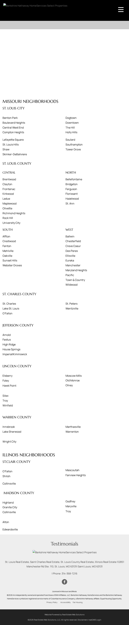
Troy (5, 400)
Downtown (72, 122)
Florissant (72, 194)
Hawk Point (9, 385)
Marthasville (73, 427)
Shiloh (6, 476)
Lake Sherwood (12, 431)
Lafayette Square (13, 139)
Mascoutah (72, 470)
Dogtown (71, 118)
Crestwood (9, 241)
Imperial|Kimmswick (15, 354)
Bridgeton (72, 184)
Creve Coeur (73, 246)
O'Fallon (7, 313)
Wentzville (72, 308)
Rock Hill (8, 218)
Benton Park (10, 118)
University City (11, 223)
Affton (6, 236)
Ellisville (70, 256)
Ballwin (70, 236)
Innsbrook (9, 427)
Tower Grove (73, 149)
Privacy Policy (52, 602)
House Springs (11, 349)
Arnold (7, 335)
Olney (69, 385)
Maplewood (9, 203)
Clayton (7, 184)
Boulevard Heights (14, 122)
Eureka (70, 260)
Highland (8, 502)
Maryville (71, 506)
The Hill (70, 127)
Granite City (10, 507)
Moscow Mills (74, 376)
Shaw (6, 149)
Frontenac (9, 189)
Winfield (8, 405)
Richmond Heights (14, 213)
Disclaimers (83, 619)
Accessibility (65, 602)
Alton (6, 522)
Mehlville (8, 251)
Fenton (7, 246)
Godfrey (70, 501)
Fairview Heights (76, 475)
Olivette (7, 208)
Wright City (9, 441)
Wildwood (71, 284)
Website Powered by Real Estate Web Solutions (64, 614)
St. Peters (71, 303)
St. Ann (70, 203)
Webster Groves (12, 265)
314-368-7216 (69, 573)
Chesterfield (73, 241)
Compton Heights (13, 132)
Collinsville (9, 483)
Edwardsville (10, 529)
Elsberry (7, 376)
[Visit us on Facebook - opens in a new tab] (64, 582)
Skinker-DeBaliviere (15, 154)
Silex (5, 396)
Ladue (6, 198)
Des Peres (72, 251)
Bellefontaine (74, 179)
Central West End (13, 127)
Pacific (70, 275)
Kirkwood (8, 194)
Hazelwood (72, 198)
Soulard (70, 139)
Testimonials (64, 544)
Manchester (73, 265)
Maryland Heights (76, 270)
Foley (6, 380)
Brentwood (9, 179)
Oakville (7, 256)
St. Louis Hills (11, 144)
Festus (7, 339)
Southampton (74, 144)
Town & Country (75, 280)
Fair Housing (77, 602)
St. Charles (9, 303)
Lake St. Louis (11, 308)
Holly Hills (71, 132)
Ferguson (71, 189)
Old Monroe (73, 380)
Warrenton (72, 431)
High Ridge (9, 344)
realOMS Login (95, 619)
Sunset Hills (10, 260)
